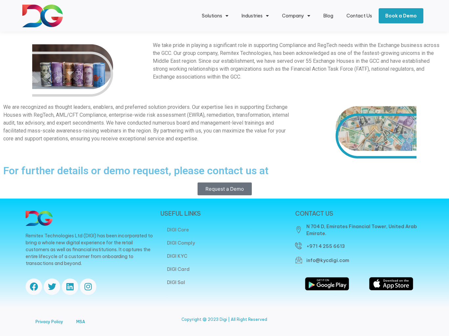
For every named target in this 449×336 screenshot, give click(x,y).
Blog (328, 16)
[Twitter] (52, 286)
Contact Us (359, 16)
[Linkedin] (70, 286)
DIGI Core (178, 230)
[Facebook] (34, 286)
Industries (252, 16)
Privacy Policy (49, 321)
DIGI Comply (181, 243)
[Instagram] (88, 286)
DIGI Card (178, 269)
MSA (80, 321)
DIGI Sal (176, 282)
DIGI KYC (177, 256)
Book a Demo (401, 16)
